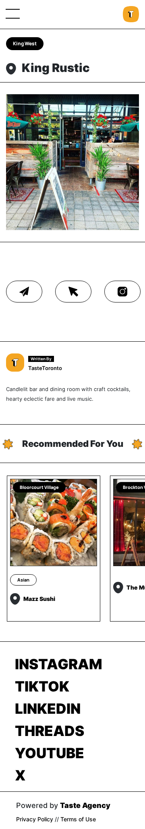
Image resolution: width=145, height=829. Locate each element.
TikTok (42, 686)
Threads (49, 731)
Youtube (49, 753)
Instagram (58, 664)
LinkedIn (48, 708)
